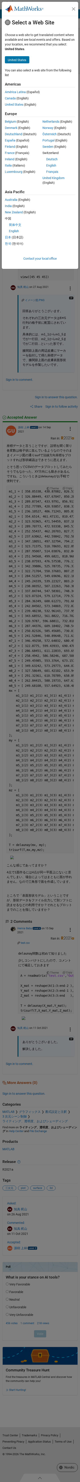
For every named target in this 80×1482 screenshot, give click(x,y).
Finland (10, 146)
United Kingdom (53, 178)
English (51, 165)
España (10, 140)
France (9, 153)
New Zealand (14, 212)
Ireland (9, 159)
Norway (47, 128)
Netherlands (50, 121)
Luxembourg (13, 171)
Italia (8, 165)
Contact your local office (40, 258)
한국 (8, 243)
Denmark (11, 128)
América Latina (15, 92)
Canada (10, 98)
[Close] (73, 9)
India (8, 206)
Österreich (49, 134)
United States (14, 104)
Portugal (48, 140)
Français (52, 171)
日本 (8, 237)
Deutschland (13, 134)
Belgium (10, 121)
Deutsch (52, 159)
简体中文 (15, 225)
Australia (11, 199)
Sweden (47, 146)
